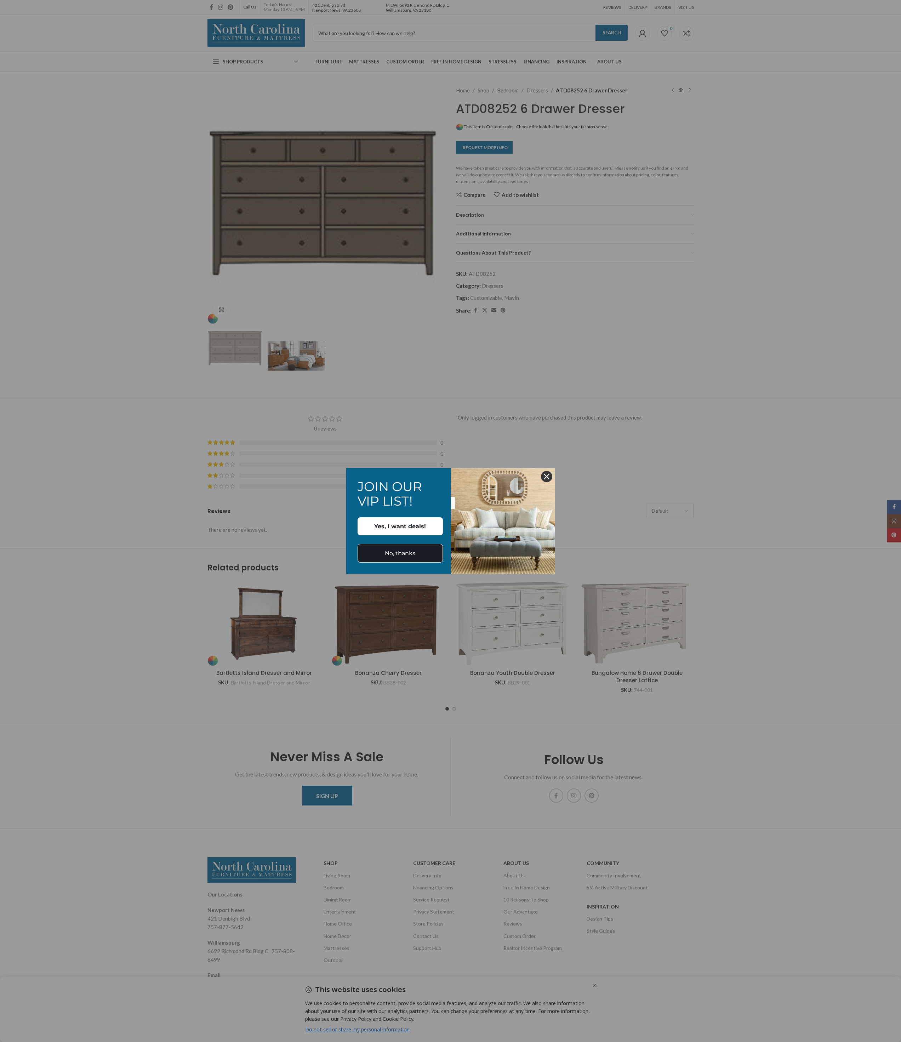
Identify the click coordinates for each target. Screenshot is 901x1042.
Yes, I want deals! (400, 526)
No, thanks (400, 553)
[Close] (546, 476)
